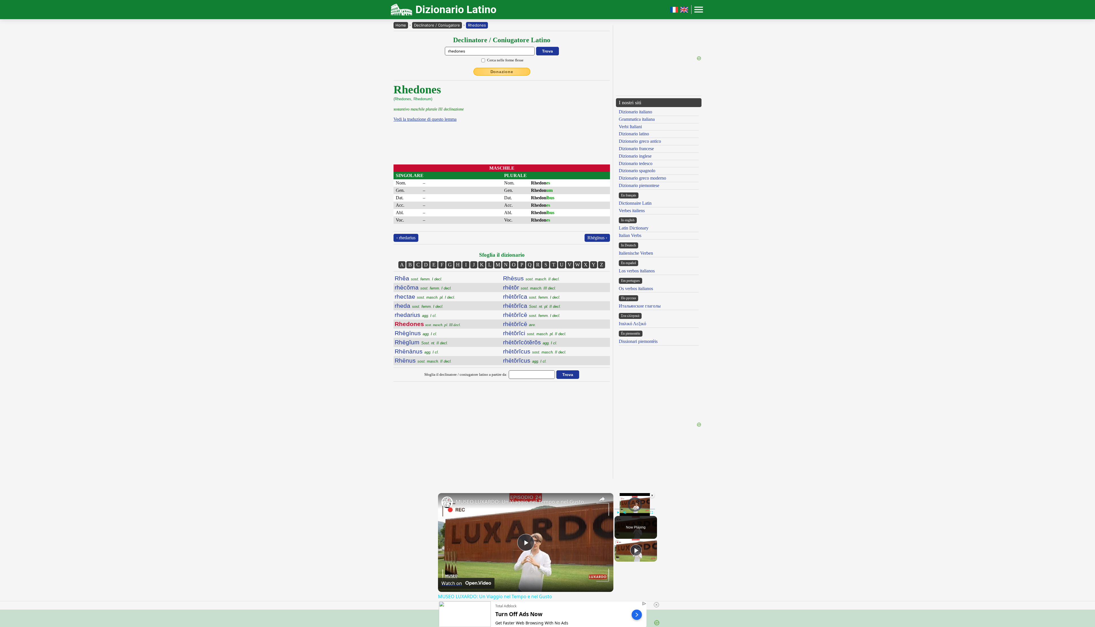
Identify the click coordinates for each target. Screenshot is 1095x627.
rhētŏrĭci (534, 333)
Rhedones (477, 25)
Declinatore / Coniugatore (437, 25)
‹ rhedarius (405, 237)
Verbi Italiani (630, 126)
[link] (447, 502)
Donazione (501, 71)
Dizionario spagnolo (637, 170)
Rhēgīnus (416, 333)
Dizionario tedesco (635, 163)
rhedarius (416, 315)
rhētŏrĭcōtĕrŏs (530, 342)
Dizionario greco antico (640, 141)
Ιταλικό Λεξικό (632, 323)
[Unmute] (624, 512)
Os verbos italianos (636, 288)
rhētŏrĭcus (534, 351)
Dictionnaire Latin (635, 203)
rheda (419, 305)
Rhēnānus (417, 351)
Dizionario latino (634, 133)
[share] (602, 499)
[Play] (618, 512)
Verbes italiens (632, 210)
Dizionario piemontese (639, 185)
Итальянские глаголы (640, 306)
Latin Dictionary (633, 228)
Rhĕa (418, 278)
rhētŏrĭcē (531, 315)
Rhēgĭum (421, 342)
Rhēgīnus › (597, 237)
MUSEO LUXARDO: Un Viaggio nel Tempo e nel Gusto (520, 501)
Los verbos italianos (637, 270)
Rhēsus (531, 278)
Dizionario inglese (635, 156)
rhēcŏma (423, 287)
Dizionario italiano (635, 111)
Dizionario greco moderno (642, 178)
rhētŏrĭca (531, 296)
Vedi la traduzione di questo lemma (425, 119)
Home (401, 25)
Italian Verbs (630, 235)
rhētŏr (529, 287)
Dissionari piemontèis (638, 341)
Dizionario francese (636, 148)
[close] (656, 604)
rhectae (425, 296)
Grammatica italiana (637, 119)
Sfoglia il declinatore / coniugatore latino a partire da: (465, 374)
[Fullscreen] (651, 512)
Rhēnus (423, 360)
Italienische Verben (636, 253)
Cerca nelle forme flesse (505, 60)
